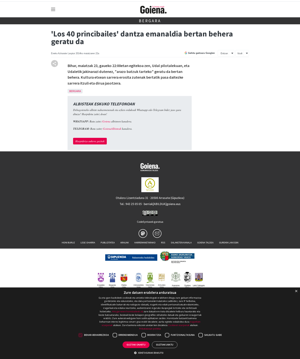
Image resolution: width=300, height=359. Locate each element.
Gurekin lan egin (228, 242)
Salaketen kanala (181, 242)
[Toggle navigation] (53, 9)
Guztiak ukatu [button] (164, 344)
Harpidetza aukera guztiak (90, 141)
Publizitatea (108, 242)
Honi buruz (68, 242)
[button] (150, 353)
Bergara (150, 20)
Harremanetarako (145, 242)
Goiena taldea (205, 242)
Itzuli (240, 53)
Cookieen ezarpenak (178, 325)
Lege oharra (88, 242)
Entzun (224, 53)
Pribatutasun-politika (150, 328)
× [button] (296, 291)
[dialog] (150, 323)
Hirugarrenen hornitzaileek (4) (127, 311)
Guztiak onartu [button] (136, 344)
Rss (163, 242)
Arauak (124, 242)
